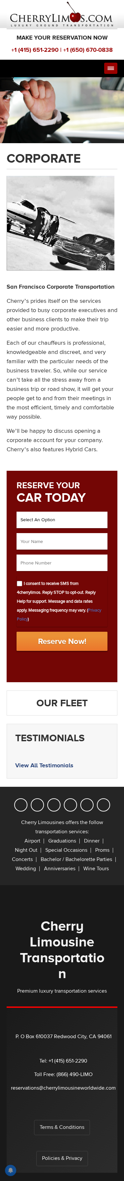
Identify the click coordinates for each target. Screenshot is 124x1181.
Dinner (92, 841)
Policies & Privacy (62, 1158)
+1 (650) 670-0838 (88, 50)
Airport (32, 841)
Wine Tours (96, 869)
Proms (102, 850)
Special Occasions (66, 850)
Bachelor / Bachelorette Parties (76, 859)
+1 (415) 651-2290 (35, 50)
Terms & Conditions (62, 1127)
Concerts (22, 859)
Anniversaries (59, 869)
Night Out (26, 850)
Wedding (26, 869)
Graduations (62, 841)
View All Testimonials (44, 765)
